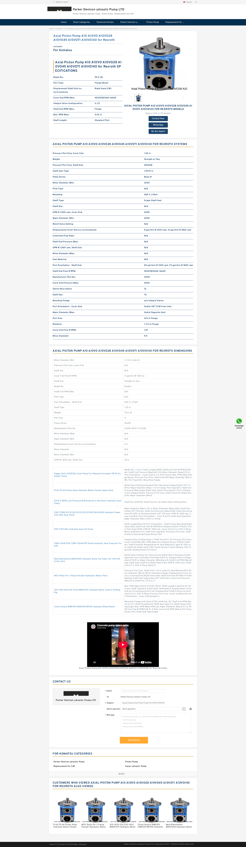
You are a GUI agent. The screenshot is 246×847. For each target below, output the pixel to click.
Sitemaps (83, 844)
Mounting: (58, 194)
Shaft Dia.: (58, 206)
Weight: (56, 159)
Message (110, 715)
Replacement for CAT (175, 22)
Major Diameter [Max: (64, 312)
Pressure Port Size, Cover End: (68, 153)
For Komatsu (69, 29)
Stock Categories (81, 22)
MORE (122, 774)
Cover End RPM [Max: (64, 98)
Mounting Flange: (61, 300)
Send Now (134, 740)
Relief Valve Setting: (63, 224)
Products (59, 29)
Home (64, 22)
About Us (53, 844)
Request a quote (62, 2)
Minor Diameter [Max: (64, 253)
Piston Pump (152, 22)
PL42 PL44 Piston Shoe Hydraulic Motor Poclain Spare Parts (84, 490)
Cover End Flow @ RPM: (64, 330)
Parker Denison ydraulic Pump (131, 22)
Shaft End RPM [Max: (63, 109)
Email (108, 691)
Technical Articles (105, 22)
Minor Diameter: (61, 336)
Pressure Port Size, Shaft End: (68, 165)
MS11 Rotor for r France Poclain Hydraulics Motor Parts (80, 575)
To (108, 697)
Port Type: (58, 83)
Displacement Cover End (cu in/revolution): (75, 230)
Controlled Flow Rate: (63, 236)
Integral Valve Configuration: (68, 103)
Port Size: (58, 318)
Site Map (74, 844)
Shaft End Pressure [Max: (65, 241)
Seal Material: (60, 259)
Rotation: (57, 324)
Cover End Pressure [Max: (66, 283)
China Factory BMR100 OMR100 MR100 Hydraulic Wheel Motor (84, 606)
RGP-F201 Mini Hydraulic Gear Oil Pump (73, 529)
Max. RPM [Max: (61, 114)
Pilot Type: (58, 188)
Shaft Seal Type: (61, 171)
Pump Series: (59, 177)
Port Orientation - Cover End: (67, 306)
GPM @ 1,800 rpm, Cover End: (68, 212)
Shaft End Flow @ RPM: (64, 271)
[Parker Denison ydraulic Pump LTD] (59, 9)
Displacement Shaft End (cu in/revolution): (67, 90)
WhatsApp (158, 125)
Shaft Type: (58, 200)
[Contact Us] (239, 423)
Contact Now (158, 118)
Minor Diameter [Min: (63, 183)
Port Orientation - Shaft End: (67, 265)
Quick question (113, 709)
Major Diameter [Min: (63, 218)
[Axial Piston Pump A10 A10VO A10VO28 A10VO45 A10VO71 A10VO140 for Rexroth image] (158, 62)
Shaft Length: (60, 120)
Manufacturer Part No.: (64, 277)
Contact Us (64, 844)
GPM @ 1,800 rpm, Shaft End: (67, 247)
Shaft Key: (58, 295)
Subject (109, 703)
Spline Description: (62, 289)
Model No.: (58, 77)
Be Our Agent (158, 131)
